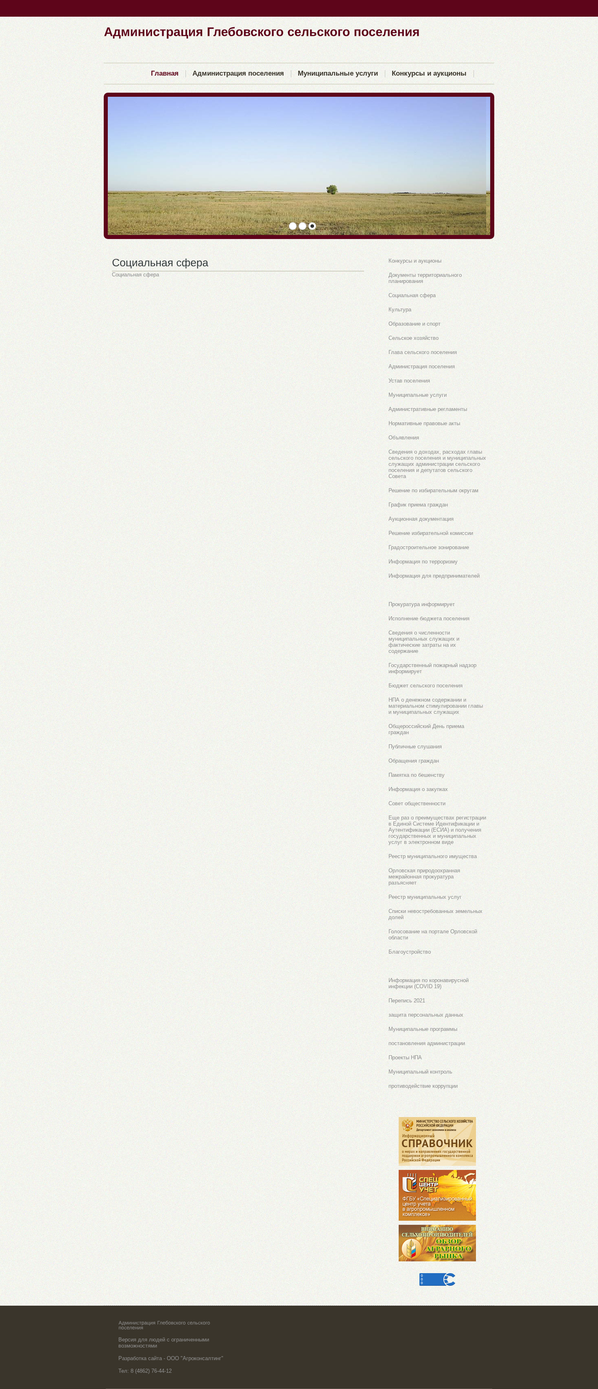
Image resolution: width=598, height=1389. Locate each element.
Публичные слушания (415, 746)
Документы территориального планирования (425, 278)
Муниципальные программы (422, 1029)
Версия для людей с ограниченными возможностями (163, 1343)
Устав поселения (409, 381)
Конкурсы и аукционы (414, 261)
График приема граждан (418, 505)
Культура (399, 309)
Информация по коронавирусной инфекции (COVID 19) (428, 983)
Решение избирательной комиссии (430, 533)
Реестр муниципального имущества (432, 856)
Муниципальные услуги (417, 395)
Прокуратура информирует (421, 604)
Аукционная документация (421, 519)
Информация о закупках (418, 789)
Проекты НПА (405, 1057)
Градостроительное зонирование (428, 547)
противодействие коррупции (423, 1086)
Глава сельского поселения (422, 352)
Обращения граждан (413, 761)
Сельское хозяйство (413, 338)
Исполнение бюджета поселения (428, 618)
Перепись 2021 (406, 1001)
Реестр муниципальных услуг (425, 897)
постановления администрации (426, 1043)
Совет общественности (416, 803)
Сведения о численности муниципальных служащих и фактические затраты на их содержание (423, 642)
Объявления (403, 438)
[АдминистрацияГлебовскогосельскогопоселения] (262, 31)
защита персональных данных (425, 1015)
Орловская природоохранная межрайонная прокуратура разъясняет (424, 876)
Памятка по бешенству (416, 775)
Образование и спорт (414, 324)
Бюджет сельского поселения (425, 686)
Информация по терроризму (423, 562)
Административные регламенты (427, 409)
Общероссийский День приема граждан (426, 729)
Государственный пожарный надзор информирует (432, 668)
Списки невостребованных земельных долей (435, 914)
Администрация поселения (421, 366)
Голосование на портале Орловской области (432, 934)
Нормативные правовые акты (424, 423)
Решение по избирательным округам (433, 490)
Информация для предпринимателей (434, 576)
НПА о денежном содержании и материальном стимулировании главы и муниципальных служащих (435, 706)
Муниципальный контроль (420, 1072)
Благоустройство (409, 952)
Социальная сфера (412, 295)
